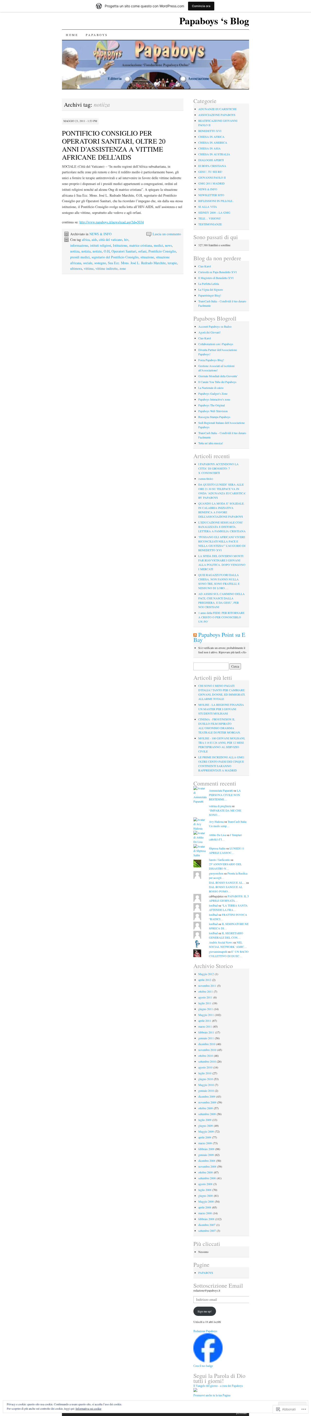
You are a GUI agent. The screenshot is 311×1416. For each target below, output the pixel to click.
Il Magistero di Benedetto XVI (215, 278)
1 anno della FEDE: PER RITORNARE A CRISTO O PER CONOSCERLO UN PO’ (221, 617)
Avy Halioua (216, 821)
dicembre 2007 (206, 1225)
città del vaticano (110, 239)
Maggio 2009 (206, 1131)
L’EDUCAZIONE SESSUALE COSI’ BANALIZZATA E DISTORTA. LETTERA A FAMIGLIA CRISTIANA (222, 526)
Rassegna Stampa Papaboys (214, 417)
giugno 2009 (205, 1126)
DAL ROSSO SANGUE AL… (227, 882)
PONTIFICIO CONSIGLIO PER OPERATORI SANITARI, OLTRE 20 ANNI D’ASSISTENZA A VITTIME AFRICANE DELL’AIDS (113, 145)
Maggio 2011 (206, 1015)
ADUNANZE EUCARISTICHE (217, 109)
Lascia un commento (167, 234)
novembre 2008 (207, 1166)
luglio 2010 (204, 1073)
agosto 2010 (205, 1067)
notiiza (74, 251)
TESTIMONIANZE (210, 224)
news (168, 245)
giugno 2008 (205, 1195)
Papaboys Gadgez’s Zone (212, 393)
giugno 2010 (205, 1079)
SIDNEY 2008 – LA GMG (214, 212)
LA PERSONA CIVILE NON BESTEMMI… (225, 794)
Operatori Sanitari (124, 251)
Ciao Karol (204, 266)
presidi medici (80, 257)
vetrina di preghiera (220, 806)
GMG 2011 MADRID (211, 183)
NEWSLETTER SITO (211, 195)
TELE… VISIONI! (209, 218)
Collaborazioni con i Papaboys (215, 344)
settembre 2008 (207, 1178)
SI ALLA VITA (207, 207)
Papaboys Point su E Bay (219, 637)
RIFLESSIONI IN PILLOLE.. (216, 201)
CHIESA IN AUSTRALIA (214, 154)
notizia (86, 251)
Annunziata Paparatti (221, 790)
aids (94, 239)
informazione (79, 245)
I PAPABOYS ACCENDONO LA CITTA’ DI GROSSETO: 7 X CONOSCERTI (218, 468)
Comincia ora (201, 6)
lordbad (213, 905)
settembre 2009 (207, 1114)
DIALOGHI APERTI (211, 160)
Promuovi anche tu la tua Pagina (211, 1395)
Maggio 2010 (206, 1085)
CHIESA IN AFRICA (211, 137)
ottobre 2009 (205, 1108)
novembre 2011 (207, 986)
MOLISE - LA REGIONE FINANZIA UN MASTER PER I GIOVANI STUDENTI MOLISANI (221, 709)
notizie (97, 251)
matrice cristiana (140, 245)
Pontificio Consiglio (162, 251)
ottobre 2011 (205, 991)
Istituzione (120, 245)
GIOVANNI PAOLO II (212, 177)
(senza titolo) (205, 479)
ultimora (76, 268)
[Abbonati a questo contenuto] (195, 634)
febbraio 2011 (206, 1032)
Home (72, 35)
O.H (107, 251)
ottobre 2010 (205, 1056)
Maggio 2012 (206, 974)
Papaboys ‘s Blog (214, 20)
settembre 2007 (207, 1230)
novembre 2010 (207, 1050)
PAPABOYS (97, 35)
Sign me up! (205, 1311)
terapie (172, 263)
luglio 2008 (204, 1190)
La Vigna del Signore (210, 289)
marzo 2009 (205, 1143)
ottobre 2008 (205, 1172)
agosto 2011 (205, 997)
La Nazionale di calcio (211, 388)
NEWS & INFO (100, 234)
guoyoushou (216, 873)
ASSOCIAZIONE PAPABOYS (216, 115)
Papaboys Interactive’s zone (214, 399)
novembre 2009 (207, 1102)
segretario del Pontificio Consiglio (115, 257)
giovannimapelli (218, 951)
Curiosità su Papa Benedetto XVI (217, 272)
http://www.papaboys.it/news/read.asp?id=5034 (111, 222)
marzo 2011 (205, 1026)
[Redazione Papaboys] (208, 1361)
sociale (87, 263)
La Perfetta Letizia (208, 284)
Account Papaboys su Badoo (215, 326)
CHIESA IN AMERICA (212, 142)
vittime (89, 268)
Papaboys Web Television (213, 411)
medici (158, 245)
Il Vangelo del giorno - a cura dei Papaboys (218, 1386)
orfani (142, 251)
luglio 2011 (204, 1003)
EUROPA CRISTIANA (212, 166)
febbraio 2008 (206, 1219)
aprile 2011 (204, 1021)
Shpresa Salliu (217, 848)
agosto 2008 (205, 1184)
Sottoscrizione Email (218, 1285)
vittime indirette (106, 268)
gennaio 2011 (206, 1038)
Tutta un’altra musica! (210, 443)
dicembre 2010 (206, 1044)
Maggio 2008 (206, 1201)
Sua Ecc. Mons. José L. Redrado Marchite (137, 263)
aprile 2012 (204, 980)
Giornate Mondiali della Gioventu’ (218, 376)
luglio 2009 (204, 1120)
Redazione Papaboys (205, 1331)
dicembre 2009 (206, 1096)
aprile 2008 (204, 1207)
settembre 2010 (207, 1061)
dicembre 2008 (206, 1161)
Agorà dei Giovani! (209, 332)
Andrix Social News (221, 942)
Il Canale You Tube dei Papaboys (217, 382)
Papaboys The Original (211, 405)
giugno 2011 (205, 1009)
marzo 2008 (205, 1213)
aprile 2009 (204, 1137)
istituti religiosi (100, 245)
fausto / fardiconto (219, 860)
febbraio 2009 (206, 1149)
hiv (126, 239)
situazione (147, 257)
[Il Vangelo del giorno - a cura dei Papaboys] (195, 1391)
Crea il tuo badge (203, 1366)
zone (123, 268)
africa (86, 239)
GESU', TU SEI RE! (210, 172)
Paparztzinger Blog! (209, 295)
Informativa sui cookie (88, 1408)
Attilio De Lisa (217, 835)
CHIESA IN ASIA (209, 148)
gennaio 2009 (206, 1155)
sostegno (100, 263)
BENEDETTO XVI (209, 131)
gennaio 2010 (206, 1091)
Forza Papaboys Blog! (211, 360)
